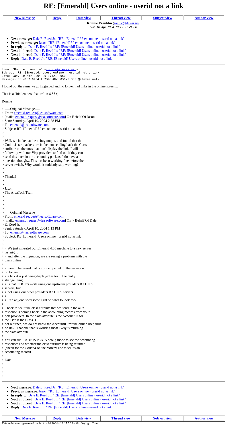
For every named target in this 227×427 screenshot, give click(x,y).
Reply (57, 18)
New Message (24, 18)
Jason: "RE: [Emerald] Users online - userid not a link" (77, 42)
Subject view (162, 18)
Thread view (121, 18)
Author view (204, 18)
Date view (83, 18)
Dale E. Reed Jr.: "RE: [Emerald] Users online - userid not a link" (79, 39)
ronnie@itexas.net (61, 69)
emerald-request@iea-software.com (38, 113)
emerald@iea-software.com (29, 125)
